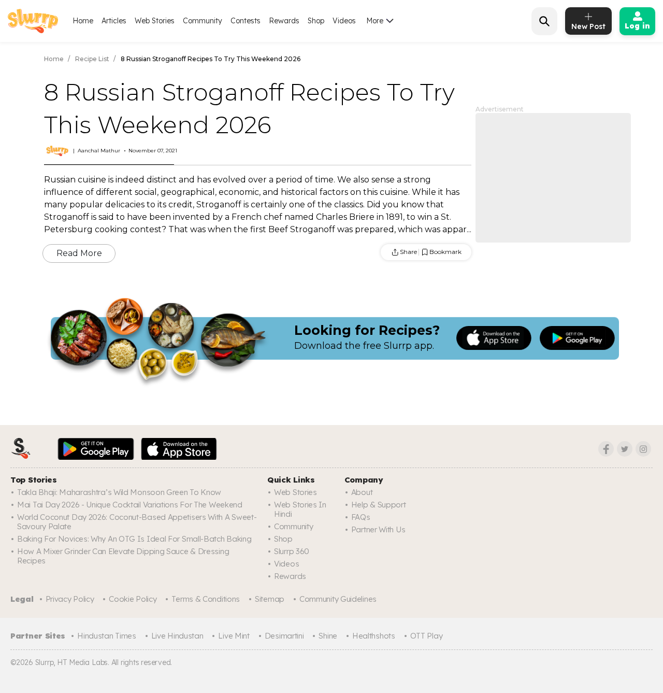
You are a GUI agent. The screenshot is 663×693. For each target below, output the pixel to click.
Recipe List (92, 59)
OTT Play (426, 636)
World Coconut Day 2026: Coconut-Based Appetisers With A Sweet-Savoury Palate (136, 521)
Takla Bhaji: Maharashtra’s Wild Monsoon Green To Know (119, 492)
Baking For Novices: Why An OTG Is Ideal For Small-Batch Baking (134, 539)
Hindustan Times (106, 636)
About (362, 492)
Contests (245, 20)
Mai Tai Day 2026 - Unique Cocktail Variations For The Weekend (129, 505)
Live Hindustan (177, 636)
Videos (344, 20)
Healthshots (373, 636)
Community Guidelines (338, 599)
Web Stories (155, 20)
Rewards (284, 20)
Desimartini (284, 636)
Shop (316, 20)
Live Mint (233, 636)
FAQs (360, 517)
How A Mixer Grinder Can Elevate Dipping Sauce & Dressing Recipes (123, 555)
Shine (328, 636)
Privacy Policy (70, 599)
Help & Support (378, 505)
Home (83, 20)
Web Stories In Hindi (300, 509)
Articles (114, 20)
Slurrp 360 (291, 551)
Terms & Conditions (205, 599)
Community (202, 20)
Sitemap (269, 599)
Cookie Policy (132, 599)
